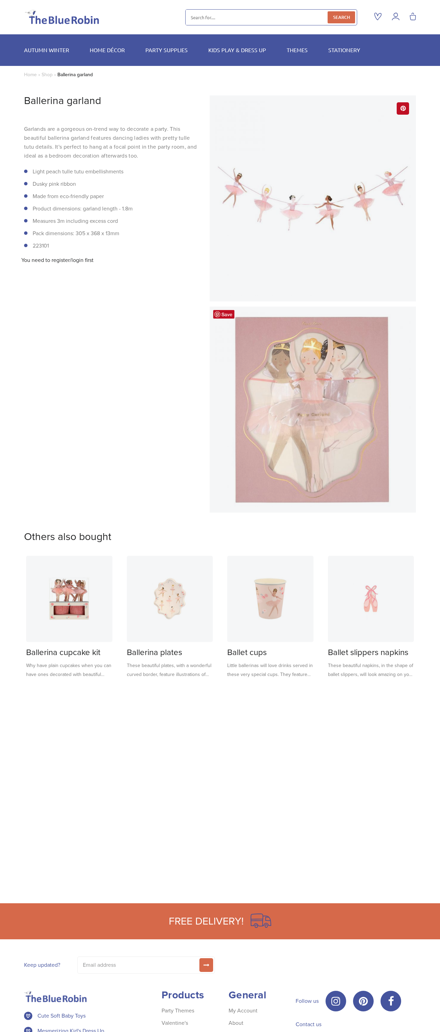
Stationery (344, 49)
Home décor (107, 49)
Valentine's (175, 1023)
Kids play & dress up (237, 49)
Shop (47, 74)
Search (341, 17)
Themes (297, 49)
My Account (243, 1010)
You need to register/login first (57, 260)
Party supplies (166, 49)
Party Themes (178, 1010)
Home (30, 74)
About (236, 1023)
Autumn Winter (46, 49)
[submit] (206, 965)
